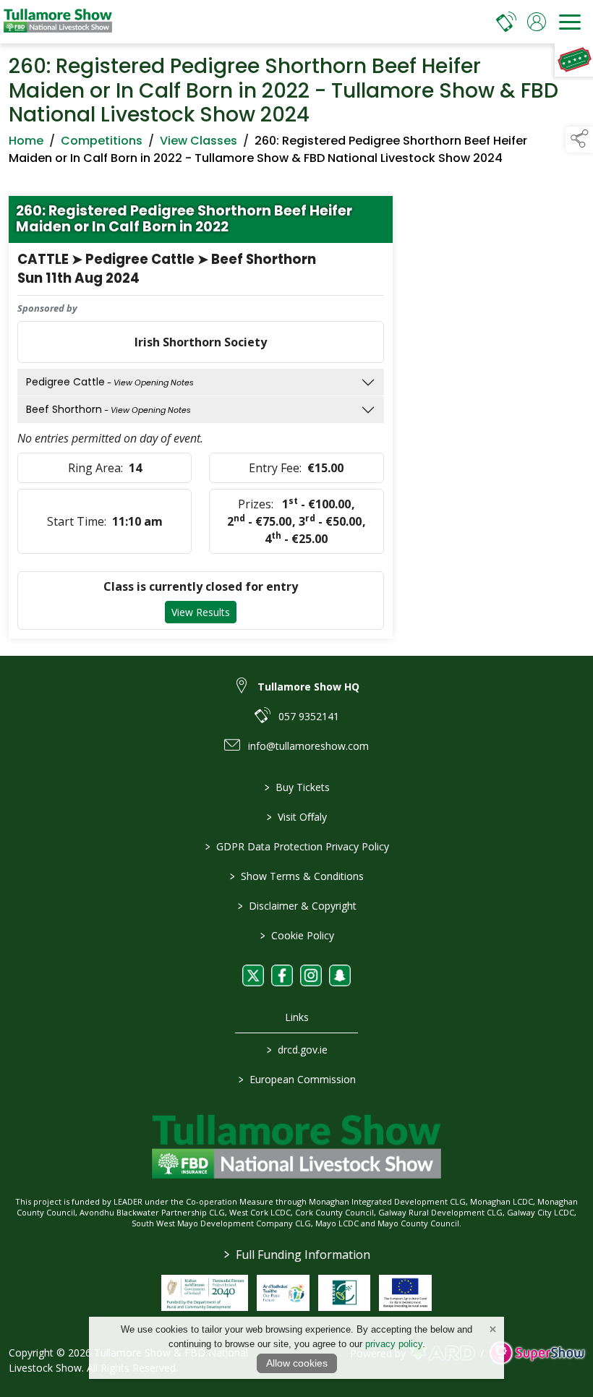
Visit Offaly (297, 816)
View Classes (198, 140)
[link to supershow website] (537, 1353)
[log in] (536, 21)
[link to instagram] (311, 975)
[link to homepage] (58, 21)
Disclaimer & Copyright (296, 905)
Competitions (101, 140)
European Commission (296, 1079)
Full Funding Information (296, 1255)
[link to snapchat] (340, 975)
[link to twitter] (253, 975)
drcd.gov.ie (296, 1049)
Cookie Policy (296, 935)
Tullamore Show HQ (308, 686)
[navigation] (570, 22)
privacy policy (393, 1343)
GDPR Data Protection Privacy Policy (296, 846)
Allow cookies (297, 1363)
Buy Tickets (296, 787)
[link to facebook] (282, 975)
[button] (579, 140)
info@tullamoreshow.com (308, 746)
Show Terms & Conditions (297, 876)
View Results (200, 612)
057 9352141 (308, 716)
